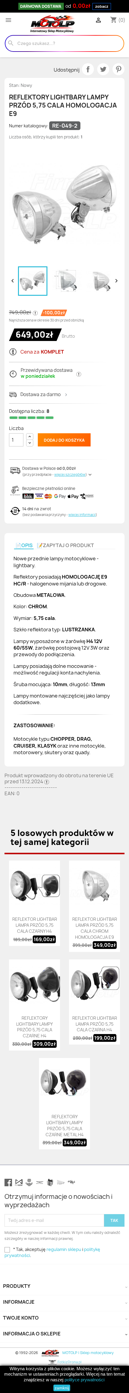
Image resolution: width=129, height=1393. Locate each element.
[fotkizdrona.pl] (71, 1182)
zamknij (62, 1388)
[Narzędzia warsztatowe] (60, 1182)
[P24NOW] (18, 1182)
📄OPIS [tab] (24, 545)
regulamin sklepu (63, 1249)
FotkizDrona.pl (69, 1362)
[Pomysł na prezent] (50, 1182)
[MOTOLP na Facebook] (8, 1182)
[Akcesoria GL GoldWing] (40, 1182)
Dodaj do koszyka (64, 440)
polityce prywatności (84, 1379)
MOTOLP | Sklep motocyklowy (87, 1352)
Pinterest (118, 69)
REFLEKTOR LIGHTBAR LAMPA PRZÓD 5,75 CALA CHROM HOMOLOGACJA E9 (94, 928)
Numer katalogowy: (28, 126)
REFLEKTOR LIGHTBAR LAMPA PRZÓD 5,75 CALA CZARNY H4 (34, 925)
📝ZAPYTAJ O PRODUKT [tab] (65, 545)
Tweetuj (103, 69)
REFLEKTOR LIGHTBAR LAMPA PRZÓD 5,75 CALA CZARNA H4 (94, 1024)
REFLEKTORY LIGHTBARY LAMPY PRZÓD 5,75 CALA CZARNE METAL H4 (65, 1125)
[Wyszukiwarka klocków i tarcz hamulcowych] (29, 1182)
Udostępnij (88, 69)
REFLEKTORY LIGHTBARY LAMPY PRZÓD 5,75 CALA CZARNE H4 (34, 1027)
